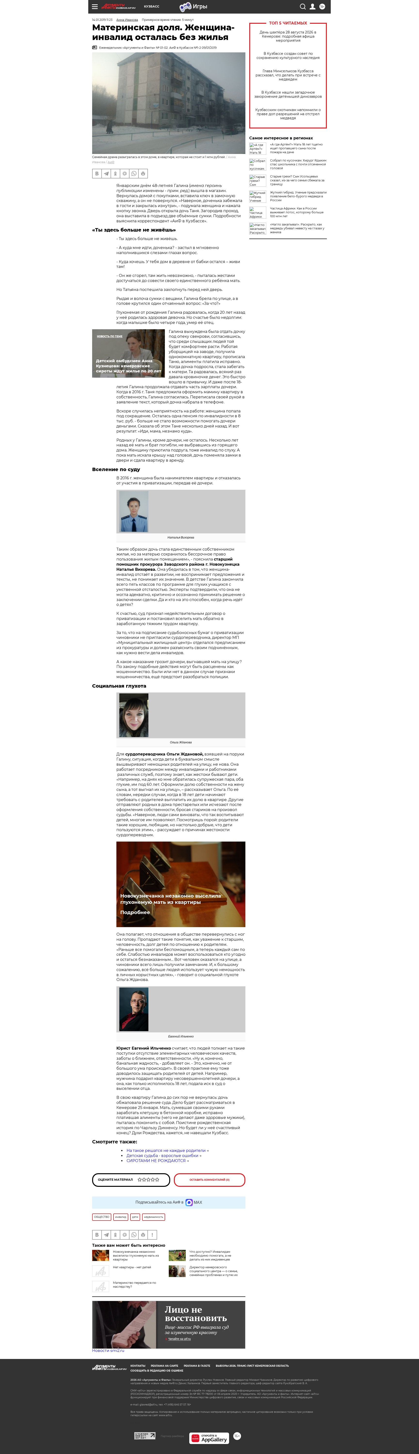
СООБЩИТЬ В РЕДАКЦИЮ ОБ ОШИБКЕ (156, 1370)
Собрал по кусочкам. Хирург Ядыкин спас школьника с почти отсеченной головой (298, 164)
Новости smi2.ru (108, 1350)
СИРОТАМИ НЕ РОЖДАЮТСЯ (156, 1160)
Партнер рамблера (172, 1436)
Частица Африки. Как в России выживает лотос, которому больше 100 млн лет (296, 212)
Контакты (137, 1365)
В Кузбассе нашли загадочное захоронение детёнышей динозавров (288, 94)
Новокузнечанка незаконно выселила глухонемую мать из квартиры (170, 899)
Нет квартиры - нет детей (132, 1267)
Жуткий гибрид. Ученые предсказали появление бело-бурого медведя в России (298, 196)
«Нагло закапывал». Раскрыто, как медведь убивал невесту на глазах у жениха (297, 228)
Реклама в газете (197, 1365)
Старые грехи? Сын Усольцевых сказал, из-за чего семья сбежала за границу (297, 180)
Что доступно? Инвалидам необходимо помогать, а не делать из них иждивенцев (210, 1255)
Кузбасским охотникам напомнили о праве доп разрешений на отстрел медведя (288, 114)
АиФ (111, 162)
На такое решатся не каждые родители (166, 1150)
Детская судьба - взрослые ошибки (162, 1155)
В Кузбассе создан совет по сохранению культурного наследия (288, 56)
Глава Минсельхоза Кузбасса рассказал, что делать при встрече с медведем (288, 75)
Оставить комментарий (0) (210, 1179)
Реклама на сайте (164, 1365)
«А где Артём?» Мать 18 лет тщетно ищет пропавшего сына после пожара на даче (296, 148)
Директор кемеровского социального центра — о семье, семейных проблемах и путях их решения (214, 1273)
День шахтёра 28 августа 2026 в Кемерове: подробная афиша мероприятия (288, 36)
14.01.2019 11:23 (102, 20)
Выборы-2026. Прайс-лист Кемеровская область (252, 1365)
